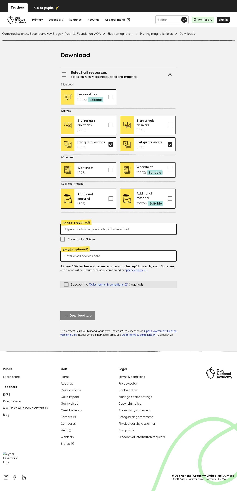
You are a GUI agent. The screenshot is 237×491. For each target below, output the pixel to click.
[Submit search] (184, 20)
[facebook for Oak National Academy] (15, 477)
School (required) (76, 222)
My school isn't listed (82, 239)
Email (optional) (75, 249)
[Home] (17, 19)
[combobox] (118, 229)
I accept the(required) (107, 284)
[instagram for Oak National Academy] (6, 477)
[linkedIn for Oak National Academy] (24, 477)
